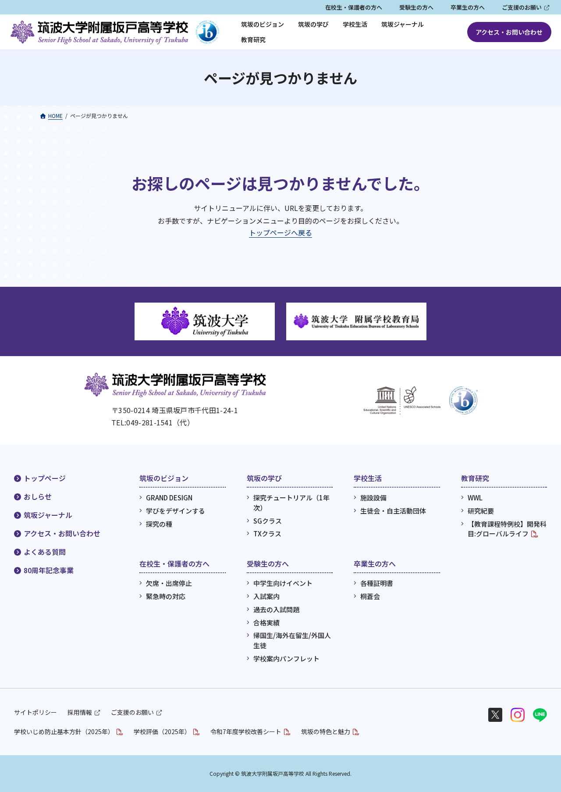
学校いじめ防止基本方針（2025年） (64, 731)
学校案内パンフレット (286, 658)
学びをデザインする (175, 510)
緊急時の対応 (165, 596)
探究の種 (159, 523)
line (540, 715)
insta (518, 715)
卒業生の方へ (468, 7)
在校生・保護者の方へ (353, 7)
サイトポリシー (35, 712)
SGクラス (267, 520)
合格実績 (266, 622)
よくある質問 (45, 551)
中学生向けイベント (282, 583)
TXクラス (267, 533)
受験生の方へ (416, 7)
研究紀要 (481, 510)
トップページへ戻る (280, 232)
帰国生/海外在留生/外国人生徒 (292, 640)
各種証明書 (376, 583)
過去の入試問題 (276, 609)
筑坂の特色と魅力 (325, 731)
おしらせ (38, 496)
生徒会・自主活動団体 (393, 510)
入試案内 (266, 596)
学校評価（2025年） (162, 731)
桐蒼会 (370, 596)
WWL (475, 497)
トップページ (45, 478)
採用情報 (79, 712)
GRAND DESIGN (169, 497)
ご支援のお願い (522, 7)
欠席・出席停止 (169, 583)
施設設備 (373, 497)
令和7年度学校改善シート (245, 731)
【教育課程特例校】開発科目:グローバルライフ (507, 529)
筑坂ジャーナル (48, 515)
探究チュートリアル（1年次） (291, 502)
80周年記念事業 (49, 570)
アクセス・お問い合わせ (509, 32)
